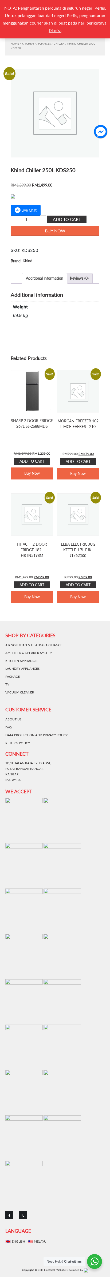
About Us (13, 719)
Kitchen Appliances (36, 43)
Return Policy (17, 743)
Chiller (59, 43)
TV (7, 684)
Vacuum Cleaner (19, 692)
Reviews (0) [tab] (79, 278)
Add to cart (67, 219)
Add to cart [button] (31, 461)
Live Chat (29, 210)
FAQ (8, 727)
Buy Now (55, 230)
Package (12, 677)
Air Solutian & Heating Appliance (33, 645)
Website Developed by (70, 1269)
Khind (27, 261)
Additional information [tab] (44, 278)
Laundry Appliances (22, 669)
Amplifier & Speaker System (28, 653)
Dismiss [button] (55, 30)
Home (15, 43)
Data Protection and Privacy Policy (36, 735)
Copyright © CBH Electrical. (38, 1269)
